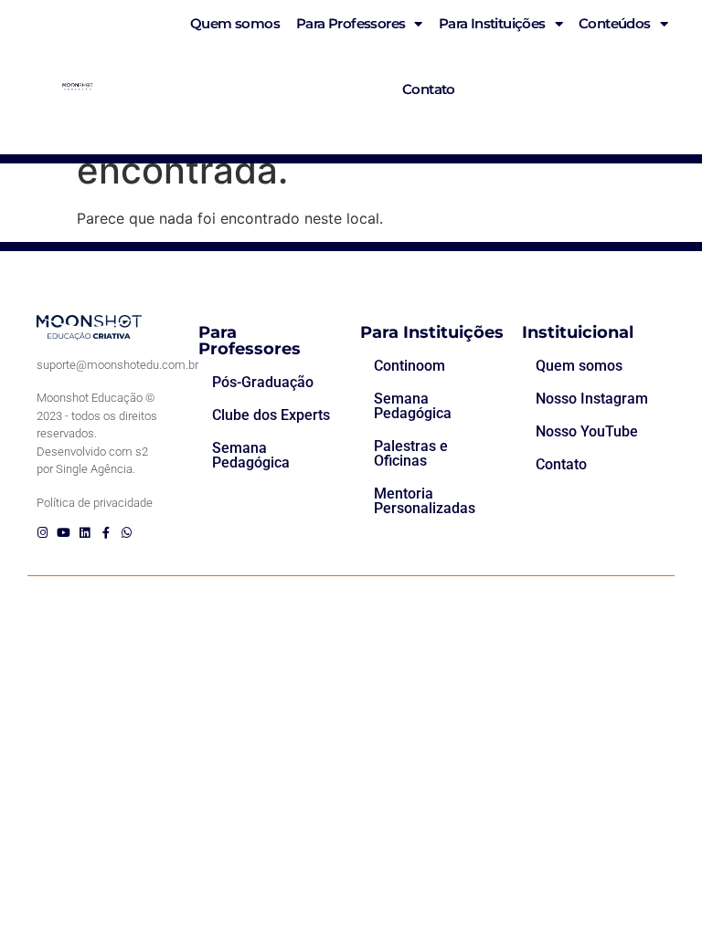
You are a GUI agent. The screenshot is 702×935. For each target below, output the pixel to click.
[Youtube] (63, 533)
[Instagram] (42, 533)
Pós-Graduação (263, 382)
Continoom (409, 365)
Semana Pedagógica (251, 455)
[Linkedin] (84, 533)
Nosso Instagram (592, 398)
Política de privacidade (95, 503)
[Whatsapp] (127, 533)
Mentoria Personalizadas (424, 501)
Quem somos (579, 365)
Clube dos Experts (271, 415)
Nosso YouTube (587, 431)
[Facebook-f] (106, 533)
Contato (428, 89)
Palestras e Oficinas (411, 453)
